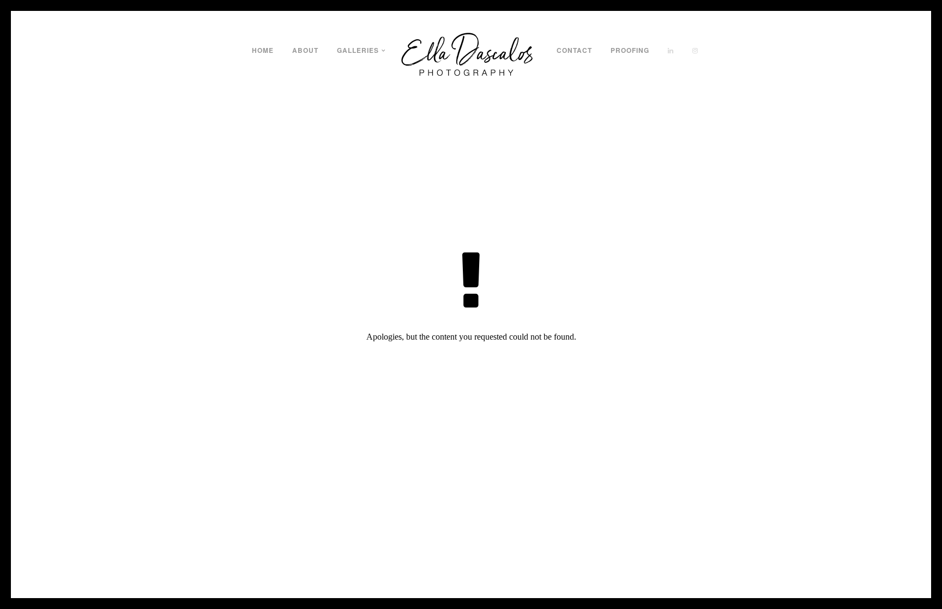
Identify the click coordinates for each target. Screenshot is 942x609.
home (263, 50)
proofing (630, 50)
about (305, 50)
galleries (358, 50)
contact (574, 50)
